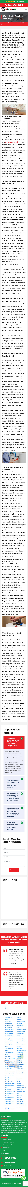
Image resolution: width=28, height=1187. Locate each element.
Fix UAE (24, 1183)
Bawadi (7, 1060)
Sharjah (7, 1008)
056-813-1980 (10, 1158)
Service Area (6, 1147)
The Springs (20, 1089)
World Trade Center (21, 1105)
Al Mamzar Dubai (9, 1033)
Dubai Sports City (9, 1101)
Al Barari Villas (8, 1023)
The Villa (19, 1097)
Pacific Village (20, 1072)
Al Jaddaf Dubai (9, 1031)
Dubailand (7, 1105)
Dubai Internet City (9, 1083)
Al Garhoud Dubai (9, 1029)
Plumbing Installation (8, 1142)
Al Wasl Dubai (8, 1043)
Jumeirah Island (21, 1031)
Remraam (19, 1078)
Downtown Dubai (9, 1076)
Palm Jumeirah (20, 1074)
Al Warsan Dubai (9, 1041)
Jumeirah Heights (21, 1029)
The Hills (19, 1083)
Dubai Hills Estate (9, 1081)
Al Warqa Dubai (8, 1039)
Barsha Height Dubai (10, 1058)
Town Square (20, 1099)
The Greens (19, 1081)
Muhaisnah (19, 1062)
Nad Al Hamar (20, 1068)
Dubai (18, 1007)
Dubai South (8, 1099)
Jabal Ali (19, 1017)
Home (2, 23)
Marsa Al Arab (20, 1052)
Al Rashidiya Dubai (9, 1037)
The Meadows (20, 1085)
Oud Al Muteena (20, 1070)
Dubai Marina (8, 1089)
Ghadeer (7, 1107)
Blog (4, 1150)
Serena (18, 1079)
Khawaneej (19, 1048)
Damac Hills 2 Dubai (10, 1072)
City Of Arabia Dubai (10, 1066)
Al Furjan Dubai (8, 1027)
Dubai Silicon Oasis (9, 1097)
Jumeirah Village (21, 1039)
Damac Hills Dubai (9, 1074)
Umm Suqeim (8, 23)
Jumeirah (19, 1019)
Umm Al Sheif (20, 1101)
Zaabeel (19, 1107)
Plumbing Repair (7, 1139)
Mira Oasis (19, 1056)
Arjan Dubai (7, 1056)
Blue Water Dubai (9, 1062)
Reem (18, 1076)
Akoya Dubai (8, 1021)
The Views (19, 1095)
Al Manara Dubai (9, 1035)
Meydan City (20, 1054)
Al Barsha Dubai (9, 1025)
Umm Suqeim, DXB (8, 1165)
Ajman (6, 1007)
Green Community (9, 1109)
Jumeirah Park (20, 1037)
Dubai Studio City (9, 1103)
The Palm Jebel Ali (21, 1087)
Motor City (19, 1058)
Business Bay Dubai (10, 1064)
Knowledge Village (21, 1050)
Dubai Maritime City (10, 1091)
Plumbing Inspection (8, 1144)
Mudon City (19, 1060)
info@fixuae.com (10, 1162)
